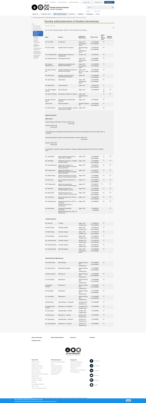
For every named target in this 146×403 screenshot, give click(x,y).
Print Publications (75, 372)
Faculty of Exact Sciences (39, 17)
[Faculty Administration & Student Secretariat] (103, 47)
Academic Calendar (37, 380)
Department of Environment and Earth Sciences (37, 52)
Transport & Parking (37, 366)
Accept (128, 400)
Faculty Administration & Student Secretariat (37, 33)
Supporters (73, 359)
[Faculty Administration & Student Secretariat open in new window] (110, 89)
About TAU (35, 359)
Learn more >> (53, 401)
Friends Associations (75, 364)
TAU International (56, 359)
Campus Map (35, 364)
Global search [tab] (97, 11)
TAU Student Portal (62, 2)
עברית (97, 14)
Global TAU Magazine (76, 362)
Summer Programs (56, 372)
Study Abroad (54, 374)
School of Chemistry (36, 37)
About (52, 364)
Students (80, 14)
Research (72, 14)
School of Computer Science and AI (37, 41)
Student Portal (98, 2)
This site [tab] (88, 11)
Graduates (89, 14)
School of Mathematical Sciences (37, 45)
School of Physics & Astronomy (38, 49)
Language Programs (56, 370)
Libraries (34, 382)
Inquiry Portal (86, 2)
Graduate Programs (56, 366)
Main (33, 24)
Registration (109, 2)
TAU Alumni (73, 368)
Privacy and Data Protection (39, 388)
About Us (35, 14)
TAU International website (58, 362)
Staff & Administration (59, 14)
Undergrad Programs (56, 368)
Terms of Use (35, 386)
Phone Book (53, 2)
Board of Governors (75, 366)
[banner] (73, 8)
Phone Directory (36, 370)
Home (46, 2)
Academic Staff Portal (74, 2)
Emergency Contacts (37, 368)
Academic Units (46, 14)
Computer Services (37, 378)
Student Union (35, 376)
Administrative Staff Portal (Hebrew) (37, 57)
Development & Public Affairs (78, 370)
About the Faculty (37, 337)
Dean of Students (36, 372)
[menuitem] (46, 2)
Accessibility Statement (38, 384)
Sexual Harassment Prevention (40, 374)
